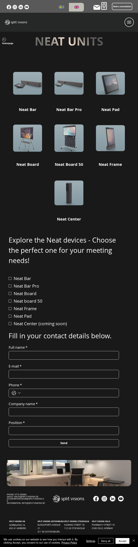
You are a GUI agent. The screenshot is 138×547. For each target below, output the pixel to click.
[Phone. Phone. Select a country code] (16, 393)
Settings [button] (90, 541)
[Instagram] (15, 7)
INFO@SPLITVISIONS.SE (33, 503)
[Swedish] (61, 7)
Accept (122, 541)
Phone (15, 385)
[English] (76, 7)
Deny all (105, 541)
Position (17, 422)
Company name (23, 404)
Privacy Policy (69, 542)
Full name (18, 347)
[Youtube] (26, 7)
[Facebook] (9, 7)
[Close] (134, 541)
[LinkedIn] (21, 7)
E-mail (15, 366)
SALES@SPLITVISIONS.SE (26, 497)
